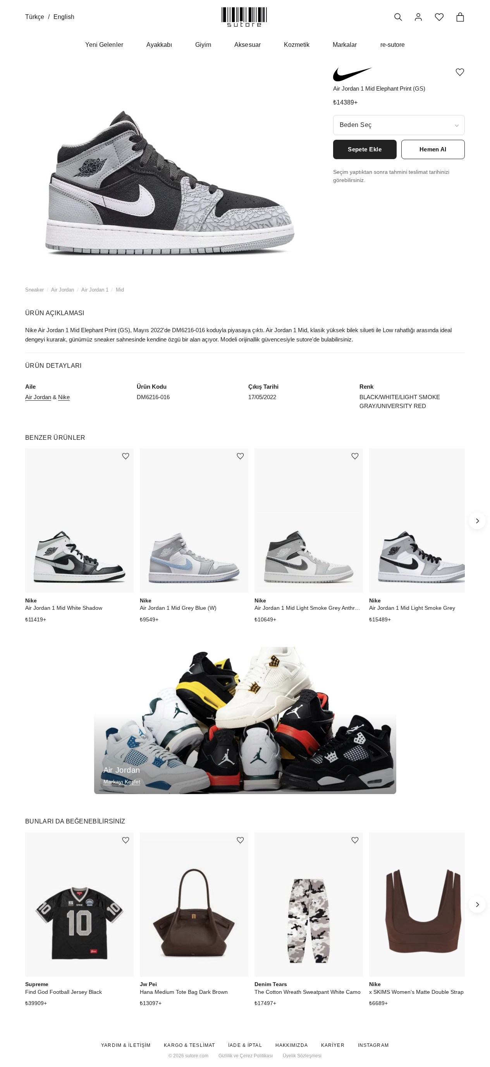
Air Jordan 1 (94, 290)
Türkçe (34, 17)
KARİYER (333, 1045)
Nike (64, 397)
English (63, 17)
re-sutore (392, 44)
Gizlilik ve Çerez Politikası (245, 1055)
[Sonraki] (477, 520)
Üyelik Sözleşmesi (302, 1055)
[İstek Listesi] (439, 17)
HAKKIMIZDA (291, 1045)
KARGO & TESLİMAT (189, 1045)
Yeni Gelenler (104, 44)
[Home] (244, 16)
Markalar (345, 44)
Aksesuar (247, 44)
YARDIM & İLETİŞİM (126, 1045)
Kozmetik (296, 44)
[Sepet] (460, 17)
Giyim (203, 44)
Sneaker (34, 290)
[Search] (398, 17)
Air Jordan (62, 290)
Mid (120, 290)
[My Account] (418, 17)
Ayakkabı (159, 44)
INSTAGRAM (373, 1045)
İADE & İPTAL (245, 1045)
